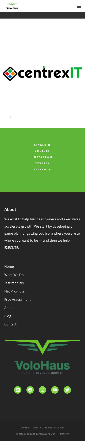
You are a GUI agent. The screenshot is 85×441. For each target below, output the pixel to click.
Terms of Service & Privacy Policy (35, 433)
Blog (7, 316)
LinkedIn (42, 144)
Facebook (42, 169)
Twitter (42, 163)
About (9, 307)
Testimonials (14, 283)
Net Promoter (15, 291)
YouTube (42, 150)
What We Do (14, 275)
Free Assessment (17, 299)
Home (9, 266)
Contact (10, 324)
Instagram (42, 157)
